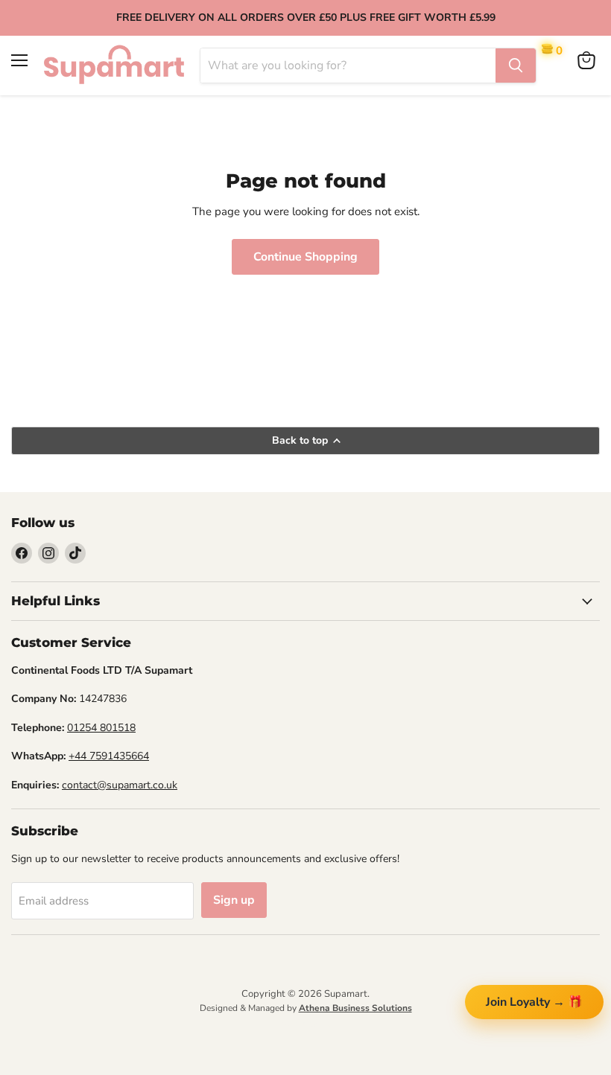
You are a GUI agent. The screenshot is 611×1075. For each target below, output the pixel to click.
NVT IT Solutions (306, 1025)
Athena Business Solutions (355, 1008)
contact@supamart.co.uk (119, 785)
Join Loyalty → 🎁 (534, 1002)
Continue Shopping (305, 257)
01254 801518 (101, 728)
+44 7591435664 (109, 756)
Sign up (234, 900)
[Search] (516, 65)
